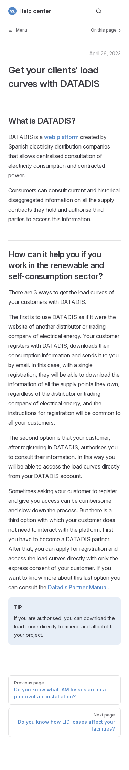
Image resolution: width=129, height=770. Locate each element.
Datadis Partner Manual (78, 587)
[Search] (98, 11)
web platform (61, 136)
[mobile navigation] (118, 11)
